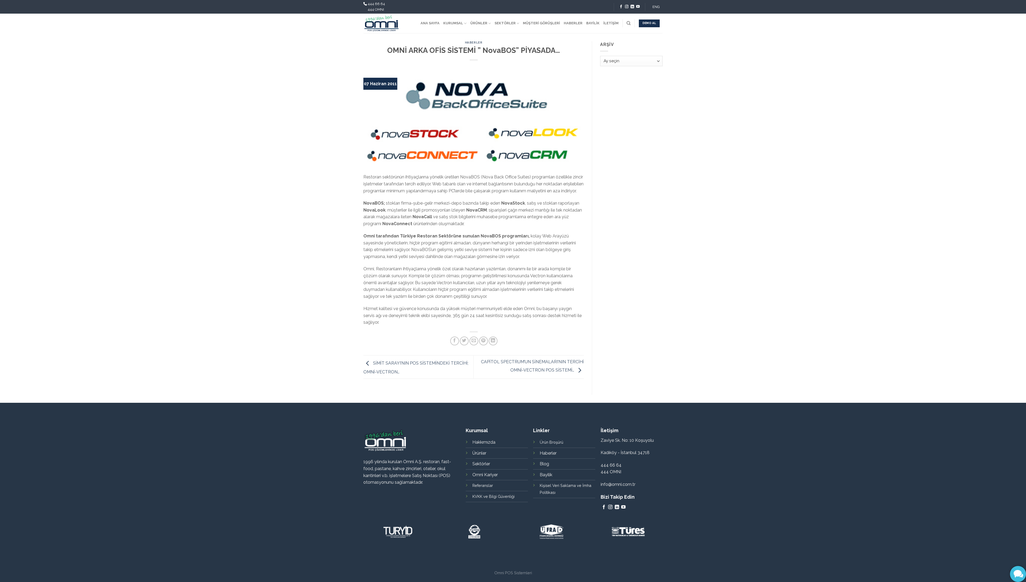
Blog (544, 463)
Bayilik (546, 474)
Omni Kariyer (485, 474)
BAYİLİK (593, 23)
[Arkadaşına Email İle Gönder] (473, 341)
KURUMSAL (453, 23)
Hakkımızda (483, 442)
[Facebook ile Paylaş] (454, 341)
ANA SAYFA (430, 23)
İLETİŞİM (611, 23)
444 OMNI (376, 9)
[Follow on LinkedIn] (632, 7)
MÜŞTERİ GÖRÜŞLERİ (541, 23)
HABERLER (573, 23)
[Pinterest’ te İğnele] (483, 341)
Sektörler (481, 463)
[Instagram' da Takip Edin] (626, 7)
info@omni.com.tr (618, 484)
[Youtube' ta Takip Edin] (638, 7)
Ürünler (479, 453)
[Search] (629, 23)
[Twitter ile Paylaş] (464, 341)
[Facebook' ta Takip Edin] (621, 7)
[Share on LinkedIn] (493, 341)
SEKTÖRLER (505, 23)
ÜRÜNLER (478, 23)
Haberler (473, 42)
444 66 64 (376, 4)
